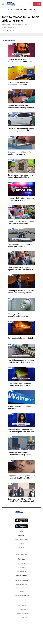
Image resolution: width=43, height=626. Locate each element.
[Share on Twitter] (10, 31)
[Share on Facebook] (8, 31)
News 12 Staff (6, 25)
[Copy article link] (13, 31)
